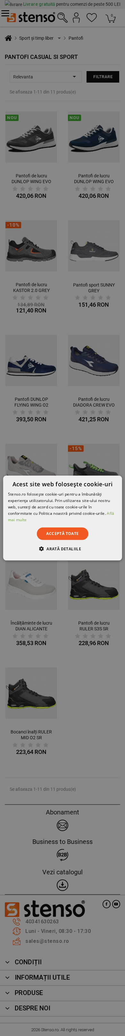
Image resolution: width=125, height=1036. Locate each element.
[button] (62, 548)
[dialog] (62, 518)
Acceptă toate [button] (62, 533)
